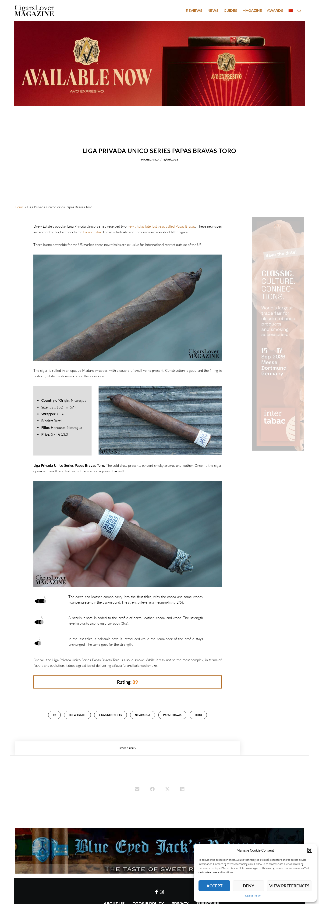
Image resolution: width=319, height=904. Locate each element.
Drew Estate (77, 714)
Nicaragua (142, 714)
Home (19, 207)
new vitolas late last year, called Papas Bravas (161, 226)
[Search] (299, 10)
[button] (309, 850)
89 (54, 714)
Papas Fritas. (93, 232)
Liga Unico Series (110, 714)
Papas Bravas (172, 714)
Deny (248, 885)
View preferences (289, 885)
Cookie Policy (253, 895)
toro (198, 714)
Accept (214, 885)
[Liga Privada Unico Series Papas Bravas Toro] (137, 789)
